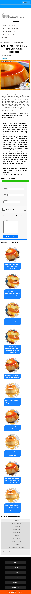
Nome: (5, 188)
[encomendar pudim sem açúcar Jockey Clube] (12, 365)
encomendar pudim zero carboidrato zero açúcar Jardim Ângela (12, 480)
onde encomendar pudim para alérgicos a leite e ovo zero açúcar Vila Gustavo (12, 508)
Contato (15, 582)
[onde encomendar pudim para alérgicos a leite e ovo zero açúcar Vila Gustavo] (12, 495)
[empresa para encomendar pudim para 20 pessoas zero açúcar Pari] (12, 281)
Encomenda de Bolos (8, 25)
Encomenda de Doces (8, 31)
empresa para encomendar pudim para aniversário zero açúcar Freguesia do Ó (12, 349)
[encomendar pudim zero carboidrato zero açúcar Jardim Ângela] (12, 468)
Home (15, 562)
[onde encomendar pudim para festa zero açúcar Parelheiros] (12, 441)
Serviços (15, 22)
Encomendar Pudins (8, 34)
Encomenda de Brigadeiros (10, 28)
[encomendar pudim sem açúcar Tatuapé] (12, 416)
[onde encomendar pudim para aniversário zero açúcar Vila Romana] (12, 390)
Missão (15, 572)
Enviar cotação (10, 237)
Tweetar (4, 58)
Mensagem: (6, 220)
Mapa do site (15, 587)
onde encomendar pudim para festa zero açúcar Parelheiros (12, 453)
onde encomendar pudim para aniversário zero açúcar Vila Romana (12, 402)
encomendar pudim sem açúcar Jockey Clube (12, 376)
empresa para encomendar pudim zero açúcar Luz (12, 321)
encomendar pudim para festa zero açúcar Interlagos (12, 266)
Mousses (4, 38)
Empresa (15, 567)
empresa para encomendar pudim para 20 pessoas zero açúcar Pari (12, 294)
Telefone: (6, 200)
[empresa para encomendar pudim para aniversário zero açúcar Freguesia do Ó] (12, 336)
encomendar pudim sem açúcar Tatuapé (12, 427)
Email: (5, 194)
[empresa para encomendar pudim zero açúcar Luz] (12, 309)
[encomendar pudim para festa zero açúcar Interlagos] (12, 254)
